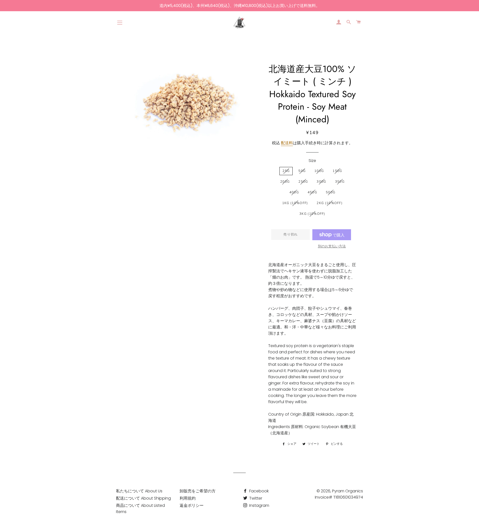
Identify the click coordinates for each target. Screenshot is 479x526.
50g (302, 171)
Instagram (258, 505)
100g (319, 171)
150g (337, 171)
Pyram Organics (347, 491)
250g (303, 181)
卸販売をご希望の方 (198, 491)
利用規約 (188, 498)
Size (312, 160)
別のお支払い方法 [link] (332, 246)
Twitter (255, 498)
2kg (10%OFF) (330, 203)
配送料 (287, 143)
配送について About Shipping (143, 498)
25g (286, 171)
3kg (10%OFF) (312, 214)
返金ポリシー (192, 505)
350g (340, 181)
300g (321, 181)
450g (312, 192)
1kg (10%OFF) (295, 203)
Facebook (258, 491)
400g (294, 192)
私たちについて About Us (139, 491)
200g (285, 181)
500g (330, 192)
